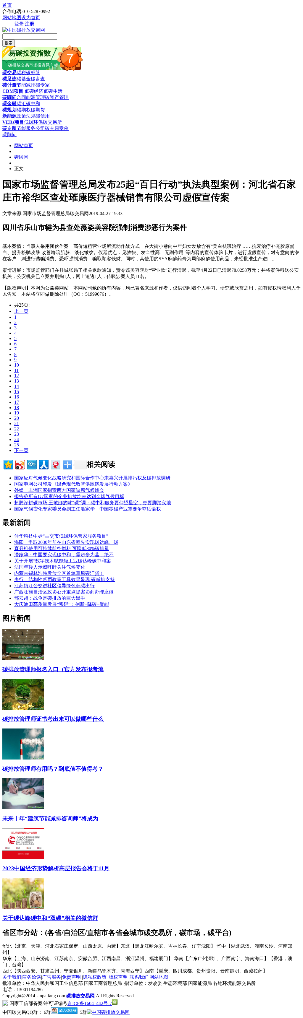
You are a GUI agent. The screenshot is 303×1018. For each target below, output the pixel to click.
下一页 (21, 450)
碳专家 (43, 84)
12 (16, 375)
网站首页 (23, 145)
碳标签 (33, 72)
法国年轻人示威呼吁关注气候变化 (49, 567)
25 (16, 444)
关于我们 (11, 977)
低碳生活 (52, 91)
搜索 (8, 43)
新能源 (9, 115)
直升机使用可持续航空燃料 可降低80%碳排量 (61, 548)
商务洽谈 (31, 977)
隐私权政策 (95, 977)
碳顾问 (9, 97)
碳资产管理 (57, 97)
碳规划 (9, 109)
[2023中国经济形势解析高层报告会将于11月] (23, 857)
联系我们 (139, 977)
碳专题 (9, 128)
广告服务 (51, 977)
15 (16, 391)
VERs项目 (13, 122)
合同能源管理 (31, 97)
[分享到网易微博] (55, 463)
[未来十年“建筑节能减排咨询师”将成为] (23, 807)
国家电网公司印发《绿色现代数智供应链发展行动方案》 (73, 484)
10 (16, 364)
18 (16, 407)
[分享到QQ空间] (7, 463)
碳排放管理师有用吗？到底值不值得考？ (53, 769)
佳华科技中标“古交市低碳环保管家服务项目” (61, 536)
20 (16, 418)
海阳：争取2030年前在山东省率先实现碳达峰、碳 (66, 542)
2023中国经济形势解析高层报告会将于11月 (55, 868)
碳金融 (9, 103)
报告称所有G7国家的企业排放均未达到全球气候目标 (69, 496)
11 (16, 370)
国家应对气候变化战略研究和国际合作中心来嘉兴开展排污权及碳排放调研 (92, 477)
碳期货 (38, 109)
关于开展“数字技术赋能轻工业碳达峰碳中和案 (62, 560)
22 (16, 428)
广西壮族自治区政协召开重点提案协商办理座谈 (64, 591)
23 (16, 434)
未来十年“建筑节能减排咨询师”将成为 (50, 818)
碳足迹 (9, 78)
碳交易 (9, 72)
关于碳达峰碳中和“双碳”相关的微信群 (50, 918)
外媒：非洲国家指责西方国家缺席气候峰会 (59, 490)
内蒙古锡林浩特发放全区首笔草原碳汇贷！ (59, 573)
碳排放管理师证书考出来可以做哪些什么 (53, 719)
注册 (29, 23)
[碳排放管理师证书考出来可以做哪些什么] (23, 708)
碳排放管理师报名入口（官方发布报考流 (53, 669)
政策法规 (26, 115)
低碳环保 (33, 122)
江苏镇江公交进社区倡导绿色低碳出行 (54, 585)
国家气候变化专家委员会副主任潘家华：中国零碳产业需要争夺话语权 (87, 508)
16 (16, 396)
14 (16, 386)
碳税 (21, 72)
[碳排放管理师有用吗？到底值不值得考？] (23, 757)
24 (16, 439)
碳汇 (21, 103)
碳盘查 (38, 78)
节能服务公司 (31, 128)
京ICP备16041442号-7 (89, 1003)
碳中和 (33, 103)
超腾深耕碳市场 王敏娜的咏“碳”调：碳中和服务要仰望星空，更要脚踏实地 (92, 502)
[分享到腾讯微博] (31, 463)
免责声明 (72, 977)
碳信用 (43, 115)
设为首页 (30, 17)
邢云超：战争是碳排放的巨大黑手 (49, 598)
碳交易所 (52, 122)
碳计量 (9, 84)
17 (16, 402)
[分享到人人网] (43, 463)
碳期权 (24, 109)
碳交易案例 (57, 128)
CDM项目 (12, 91)
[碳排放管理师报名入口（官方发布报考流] (23, 658)
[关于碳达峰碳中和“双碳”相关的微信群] (23, 907)
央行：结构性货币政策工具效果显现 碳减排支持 (64, 579)
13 (16, 380)
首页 (7, 5)
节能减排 (26, 84)
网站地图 (11, 17)
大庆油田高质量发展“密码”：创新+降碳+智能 (61, 604)
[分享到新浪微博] (19, 463)
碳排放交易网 (80, 995)
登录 (19, 23)
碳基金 (24, 78)
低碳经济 (33, 91)
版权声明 (119, 977)
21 (16, 423)
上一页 (21, 311)
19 (16, 412)
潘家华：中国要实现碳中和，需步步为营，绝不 (64, 554)
